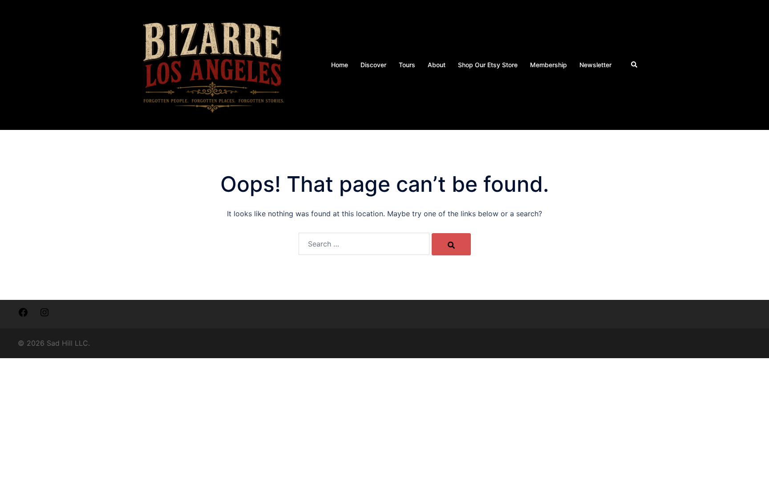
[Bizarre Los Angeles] (213, 64)
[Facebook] (23, 315)
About (436, 65)
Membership (548, 65)
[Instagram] (44, 315)
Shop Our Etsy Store (488, 65)
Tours (407, 65)
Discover (373, 65)
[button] (634, 65)
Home (339, 65)
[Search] (451, 244)
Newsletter (595, 65)
